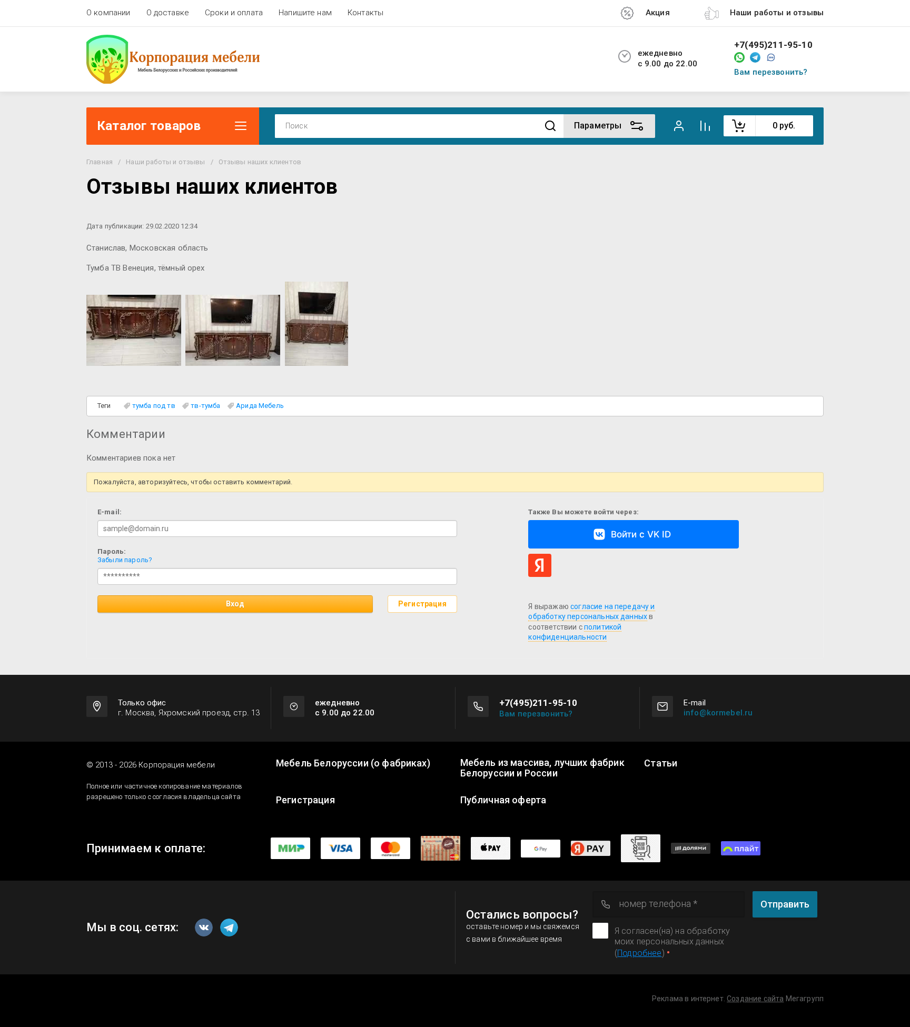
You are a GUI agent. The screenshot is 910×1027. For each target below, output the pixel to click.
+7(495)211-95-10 (773, 45)
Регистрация (422, 604)
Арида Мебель (260, 406)
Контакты (365, 12)
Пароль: (111, 551)
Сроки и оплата (234, 12)
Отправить (784, 904)
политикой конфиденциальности (574, 632)
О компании (108, 12)
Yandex (539, 565)
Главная (99, 162)
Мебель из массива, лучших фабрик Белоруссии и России (542, 768)
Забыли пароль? (124, 560)
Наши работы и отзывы (165, 162)
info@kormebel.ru (718, 712)
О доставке (168, 12)
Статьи (660, 763)
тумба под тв (153, 406)
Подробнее (639, 953)
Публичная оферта (503, 800)
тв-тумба (205, 406)
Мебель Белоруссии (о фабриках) (353, 763)
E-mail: (109, 512)
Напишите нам (305, 12)
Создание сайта (755, 998)
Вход (235, 604)
